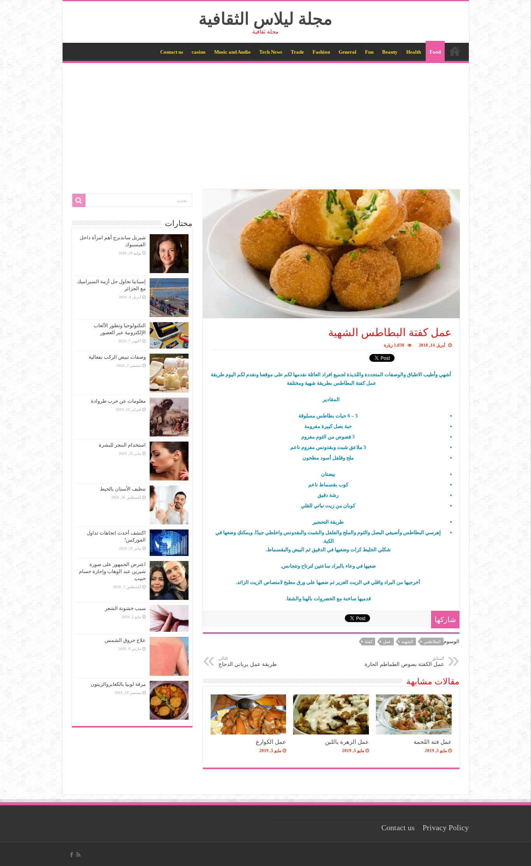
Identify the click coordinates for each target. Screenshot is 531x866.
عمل (387, 641)
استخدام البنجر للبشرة (122, 445)
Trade (297, 52)
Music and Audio (232, 52)
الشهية (407, 641)
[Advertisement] (266, 121)
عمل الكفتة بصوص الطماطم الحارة (404, 661)
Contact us (171, 52)
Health (413, 52)
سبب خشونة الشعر (125, 608)
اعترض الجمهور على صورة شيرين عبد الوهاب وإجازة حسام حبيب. (112, 571)
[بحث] (79, 200)
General (347, 52)
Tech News (270, 52)
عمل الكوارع (271, 741)
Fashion (321, 52)
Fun (369, 52)
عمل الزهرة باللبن (347, 741)
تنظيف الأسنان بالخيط (123, 489)
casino (199, 52)
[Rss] (78, 854)
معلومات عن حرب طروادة (118, 401)
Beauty (390, 52)
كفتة (368, 641)
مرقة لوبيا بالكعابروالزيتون (118, 684)
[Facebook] (71, 854)
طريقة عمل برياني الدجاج (247, 661)
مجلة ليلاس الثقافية (265, 19)
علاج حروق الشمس (125, 640)
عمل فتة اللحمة (433, 741)
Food (435, 52)
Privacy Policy (446, 828)
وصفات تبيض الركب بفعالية (117, 357)
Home (455, 51)
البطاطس (432, 641)
